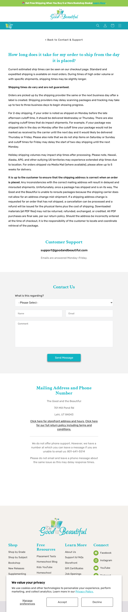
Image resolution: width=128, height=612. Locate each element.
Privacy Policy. (85, 591)
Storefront (71, 562)
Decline (97, 602)
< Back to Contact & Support (64, 39)
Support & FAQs (74, 557)
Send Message (64, 357)
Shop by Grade (16, 551)
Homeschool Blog (47, 561)
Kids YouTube (44, 567)
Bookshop (14, 562)
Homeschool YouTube (44, 575)
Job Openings (73, 573)
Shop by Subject (17, 557)
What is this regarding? (29, 295)
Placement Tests (46, 556)
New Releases (16, 568)
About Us (70, 551)
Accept (62, 602)
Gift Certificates (74, 568)
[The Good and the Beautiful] (9, 28)
